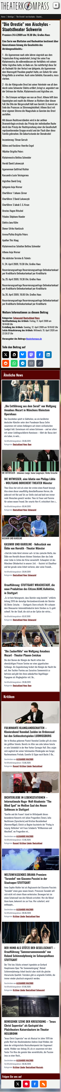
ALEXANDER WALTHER (24, 759)
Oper (29, 444)
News (37, 318)
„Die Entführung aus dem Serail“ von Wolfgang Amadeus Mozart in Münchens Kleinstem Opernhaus (30, 410)
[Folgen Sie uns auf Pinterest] (26, 1084)
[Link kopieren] (39, 363)
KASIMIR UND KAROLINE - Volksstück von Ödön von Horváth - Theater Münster (27, 546)
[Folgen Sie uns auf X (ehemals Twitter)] (17, 1084)
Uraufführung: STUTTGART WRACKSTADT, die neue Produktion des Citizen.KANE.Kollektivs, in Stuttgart (29, 589)
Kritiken (23, 766)
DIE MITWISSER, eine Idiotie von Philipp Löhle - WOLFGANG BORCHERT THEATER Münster (29, 481)
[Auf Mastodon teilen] (31, 354)
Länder (29, 766)
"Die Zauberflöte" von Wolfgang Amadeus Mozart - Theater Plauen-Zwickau (27, 653)
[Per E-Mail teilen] (31, 363)
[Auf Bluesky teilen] (22, 354)
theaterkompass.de (34, 338)
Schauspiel (18, 318)
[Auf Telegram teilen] (22, 363)
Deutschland (28, 318)
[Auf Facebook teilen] (39, 354)
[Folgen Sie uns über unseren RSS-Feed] (43, 1084)
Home (3, 16)
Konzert (16, 766)
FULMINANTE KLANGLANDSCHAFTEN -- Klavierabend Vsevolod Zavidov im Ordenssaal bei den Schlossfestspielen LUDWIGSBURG (29, 732)
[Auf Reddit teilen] (5, 363)
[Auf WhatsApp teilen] (14, 363)
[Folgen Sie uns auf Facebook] (34, 1084)
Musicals (39, 1067)
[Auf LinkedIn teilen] (48, 354)
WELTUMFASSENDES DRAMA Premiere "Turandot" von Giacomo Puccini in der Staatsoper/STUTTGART (25, 878)
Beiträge (11, 16)
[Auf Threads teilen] (14, 354)
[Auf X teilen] (5, 354)
